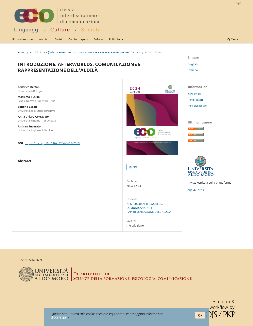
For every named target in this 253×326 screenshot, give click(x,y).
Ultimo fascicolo (22, 39)
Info (97, 39)
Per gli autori (195, 99)
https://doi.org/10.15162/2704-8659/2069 (52, 143)
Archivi (43, 39)
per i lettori (194, 94)
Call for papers (78, 39)
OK (200, 315)
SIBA (201, 190)
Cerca (234, 39)
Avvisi (58, 39)
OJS (190, 190)
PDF (134, 167)
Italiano (193, 70)
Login (237, 3)
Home (21, 52)
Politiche (115, 39)
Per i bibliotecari (197, 105)
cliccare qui (59, 317)
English (193, 64)
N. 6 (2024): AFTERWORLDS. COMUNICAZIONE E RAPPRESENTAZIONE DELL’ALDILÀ (91, 52)
